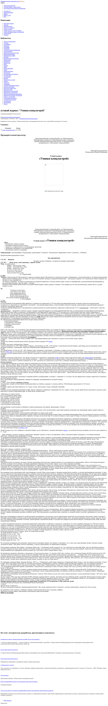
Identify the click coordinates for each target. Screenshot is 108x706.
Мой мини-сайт (8, 26)
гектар (50, 341)
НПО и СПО (7, 15)
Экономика (7, 84)
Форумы (6, 35)
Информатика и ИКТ (9, 55)
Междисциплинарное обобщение (13, 94)
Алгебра (6, 43)
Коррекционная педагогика (11, 58)
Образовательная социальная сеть (12, 1)
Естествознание (8, 51)
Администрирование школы (11, 85)
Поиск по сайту (8, 29)
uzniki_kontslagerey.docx (8, 130)
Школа (5, 14)
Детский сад (7, 11)
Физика (6, 78)
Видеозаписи (7, 102)
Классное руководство (10, 88)
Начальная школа (8, 12)
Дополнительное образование (12, 50)
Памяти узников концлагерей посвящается (9, 649)
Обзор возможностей (9, 5)
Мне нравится (7, 700)
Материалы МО (8, 89)
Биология (6, 45)
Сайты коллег (7, 33)
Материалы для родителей (11, 91)
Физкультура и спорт (9, 80)
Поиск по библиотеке (9, 41)
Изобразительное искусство (11, 53)
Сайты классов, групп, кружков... (13, 30)
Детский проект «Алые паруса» (12, 7)
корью (65, 430)
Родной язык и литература (11, 74)
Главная (6, 25)
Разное (5, 104)
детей (56, 357)
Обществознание (8, 68)
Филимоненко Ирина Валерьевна (29, 118)
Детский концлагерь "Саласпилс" (7, 665)
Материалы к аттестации (10, 92)
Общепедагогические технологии (13, 95)
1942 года (9, 352)
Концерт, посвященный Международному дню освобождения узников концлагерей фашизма (19, 681)
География (6, 47)
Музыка (6, 65)
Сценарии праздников (10, 99)
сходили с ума (22, 427)
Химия (6, 81)
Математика (7, 62)
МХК (5, 64)
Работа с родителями (9, 97)
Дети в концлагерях (5, 675)
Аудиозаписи (7, 101)
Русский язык (7, 75)
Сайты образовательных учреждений (14, 32)
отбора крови (88, 357)
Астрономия (7, 44)
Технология (7, 77)
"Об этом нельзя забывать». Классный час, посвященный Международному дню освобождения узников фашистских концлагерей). (27, 690)
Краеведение (7, 60)
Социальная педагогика (10, 98)
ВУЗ (5, 16)
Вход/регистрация (9, 23)
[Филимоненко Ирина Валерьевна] (10, 117)
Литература (7, 61)
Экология (6, 82)
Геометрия (6, 48)
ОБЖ (5, 67)
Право (5, 70)
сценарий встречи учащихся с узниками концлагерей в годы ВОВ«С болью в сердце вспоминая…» (20, 639)
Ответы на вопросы (9, 27)
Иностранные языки (9, 54)
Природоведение (8, 71)
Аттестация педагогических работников (14, 8)
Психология (7, 72)
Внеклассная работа (9, 87)
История (6, 57)
